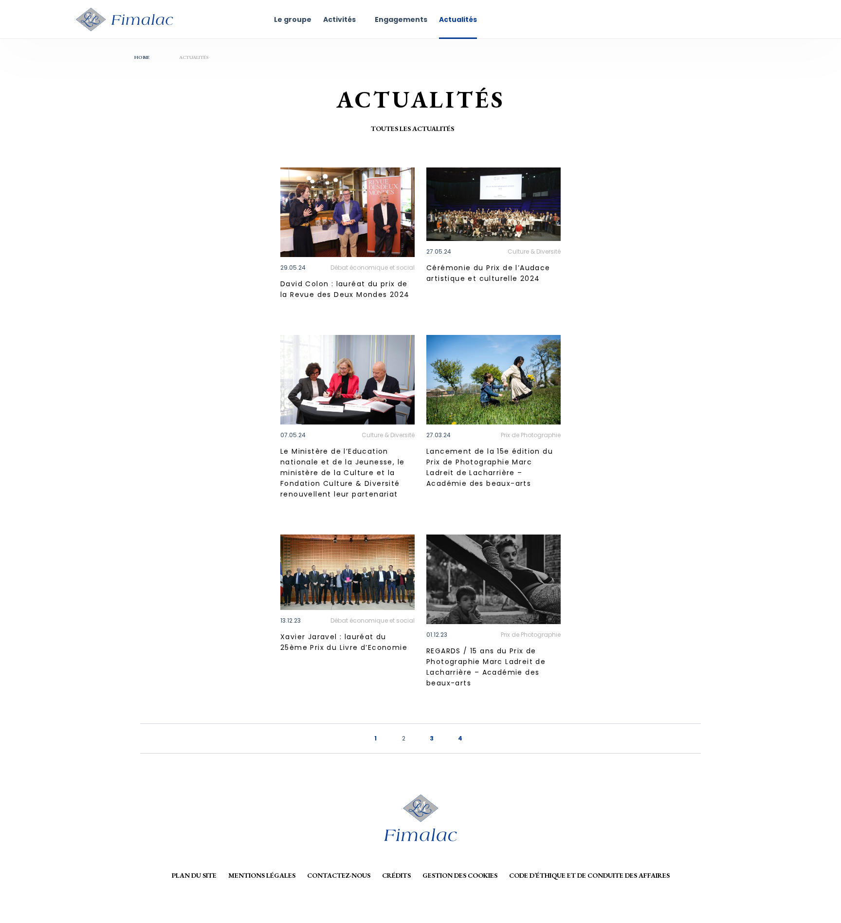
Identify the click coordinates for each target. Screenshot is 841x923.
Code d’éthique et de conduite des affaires (589, 875)
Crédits (396, 875)
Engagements (401, 19)
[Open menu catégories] (465, 128)
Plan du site (194, 875)
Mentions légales (261, 875)
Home (141, 57)
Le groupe (292, 19)
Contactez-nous (338, 875)
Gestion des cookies (459, 875)
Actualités (458, 19)
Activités (339, 19)
